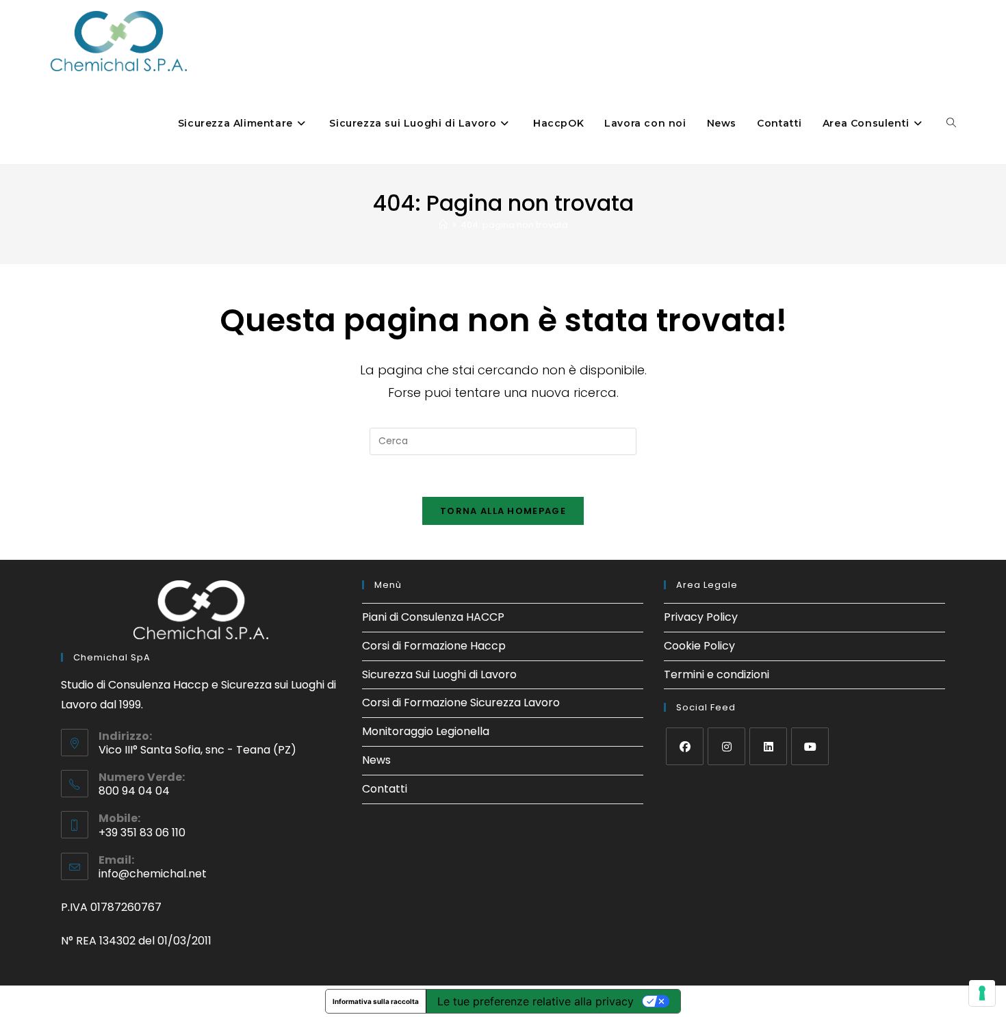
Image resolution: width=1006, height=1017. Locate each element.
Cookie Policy (699, 646)
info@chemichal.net (153, 873)
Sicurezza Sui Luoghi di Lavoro (439, 674)
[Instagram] (726, 746)
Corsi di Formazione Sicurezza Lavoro (461, 702)
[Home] (443, 224)
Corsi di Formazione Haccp (434, 646)
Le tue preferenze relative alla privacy (535, 1001)
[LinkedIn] (768, 746)
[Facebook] (685, 746)
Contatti (384, 789)
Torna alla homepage (503, 510)
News (376, 760)
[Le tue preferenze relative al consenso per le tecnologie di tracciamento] (982, 993)
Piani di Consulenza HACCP (433, 617)
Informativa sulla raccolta (376, 1001)
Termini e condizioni (716, 674)
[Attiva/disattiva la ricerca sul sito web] (951, 123)
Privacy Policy (701, 617)
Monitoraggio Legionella (425, 731)
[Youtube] (810, 746)
